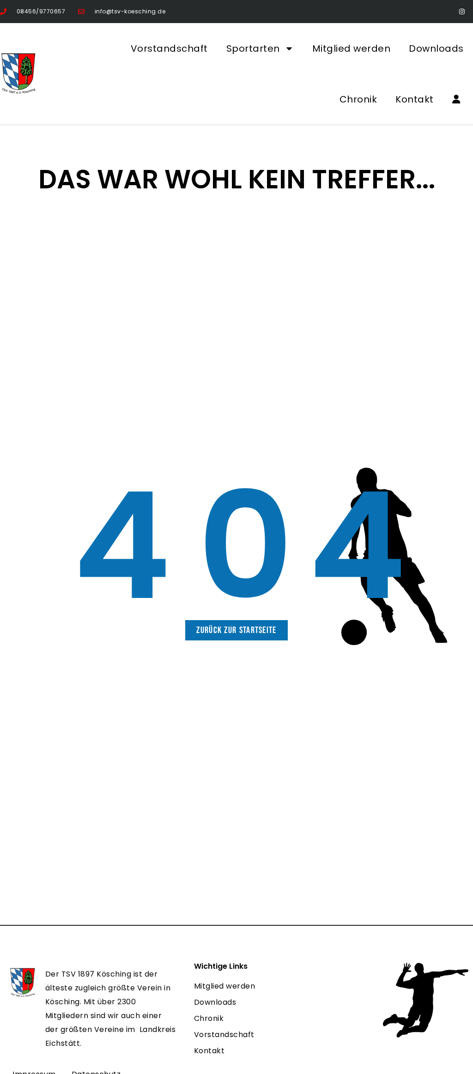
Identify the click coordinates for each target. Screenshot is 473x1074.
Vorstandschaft (169, 48)
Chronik (358, 99)
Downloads (436, 48)
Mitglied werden (351, 48)
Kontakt (414, 99)
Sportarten (253, 48)
